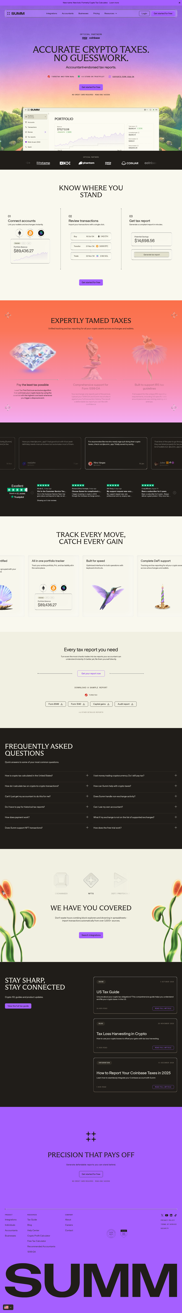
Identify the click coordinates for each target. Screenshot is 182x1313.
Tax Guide (32, 1219)
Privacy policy (168, 1220)
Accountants (68, 13)
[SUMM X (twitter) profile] (162, 1215)
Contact (69, 1230)
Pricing (96, 13)
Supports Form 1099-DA (123, 76)
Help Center (33, 1230)
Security (165, 1228)
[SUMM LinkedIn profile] (171, 1215)
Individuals (10, 1224)
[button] (111, 13)
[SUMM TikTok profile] (175, 1215)
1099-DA (31, 1251)
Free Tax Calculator (36, 1241)
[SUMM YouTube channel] (166, 1215)
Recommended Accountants (41, 1246)
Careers (69, 1224)
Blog (29, 1224)
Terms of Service (169, 1224)
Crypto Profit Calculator (38, 1235)
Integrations (51, 13)
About (68, 1219)
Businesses (83, 13)
